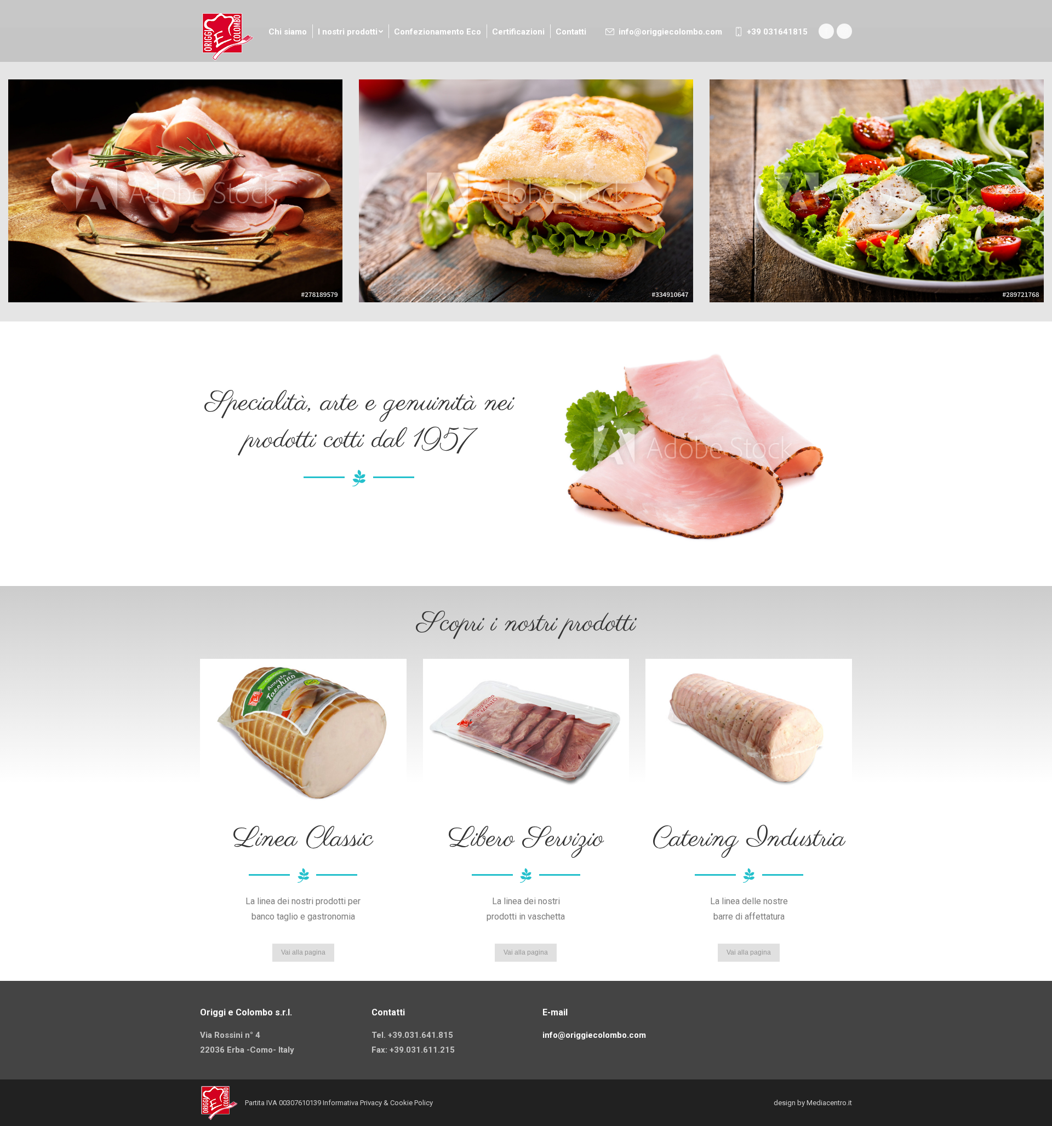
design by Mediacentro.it (813, 1103)
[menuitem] (287, 32)
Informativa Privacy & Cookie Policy (378, 1103)
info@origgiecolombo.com (670, 32)
